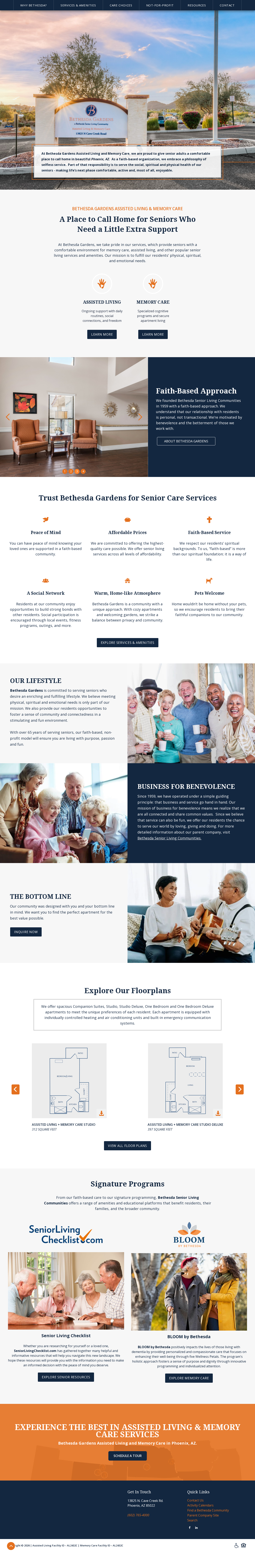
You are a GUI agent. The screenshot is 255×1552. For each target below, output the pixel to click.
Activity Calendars (200, 1505)
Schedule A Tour (128, 1456)
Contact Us (195, 1500)
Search (192, 1520)
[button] (33, 5)
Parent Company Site (203, 1515)
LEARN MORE (102, 334)
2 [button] (71, 471)
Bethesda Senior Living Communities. (169, 838)
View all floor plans (127, 1146)
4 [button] (83, 471)
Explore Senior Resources (66, 1377)
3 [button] (77, 471)
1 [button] (65, 471)
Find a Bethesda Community (208, 1510)
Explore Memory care (189, 1378)
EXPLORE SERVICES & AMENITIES (127, 642)
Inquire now (26, 932)
